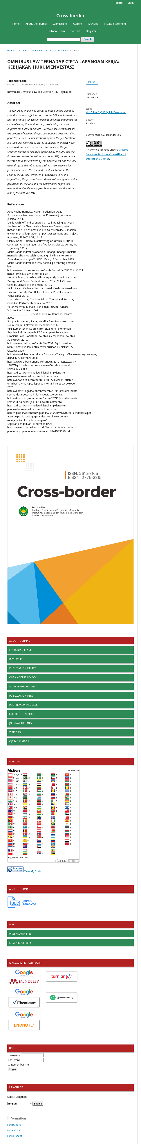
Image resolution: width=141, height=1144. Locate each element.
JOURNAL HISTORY (20, 723)
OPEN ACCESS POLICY (22, 677)
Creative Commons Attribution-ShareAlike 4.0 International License (107, 154)
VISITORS (15, 732)
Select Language (17, 1096)
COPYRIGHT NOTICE (21, 714)
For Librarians (14, 1135)
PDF (93, 81)
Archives (93, 23)
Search (88, 39)
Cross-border (70, 15)
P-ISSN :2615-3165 (20, 933)
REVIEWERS (16, 659)
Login (131, 2)
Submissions (60, 23)
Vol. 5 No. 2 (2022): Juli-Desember (50, 50)
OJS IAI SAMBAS (19, 741)
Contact (75, 31)
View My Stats (32, 871)
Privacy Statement (115, 23)
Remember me (20, 1064)
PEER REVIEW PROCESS (23, 704)
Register (91, 31)
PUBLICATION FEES (21, 695)
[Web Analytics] (15, 871)
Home (16, 23)
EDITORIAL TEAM (20, 650)
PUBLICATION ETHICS (22, 668)
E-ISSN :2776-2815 (20, 942)
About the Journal (36, 23)
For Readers (14, 1124)
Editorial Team (56, 31)
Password (14, 1060)
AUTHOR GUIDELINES (22, 686)
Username (14, 1055)
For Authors (13, 1130)
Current (77, 23)
